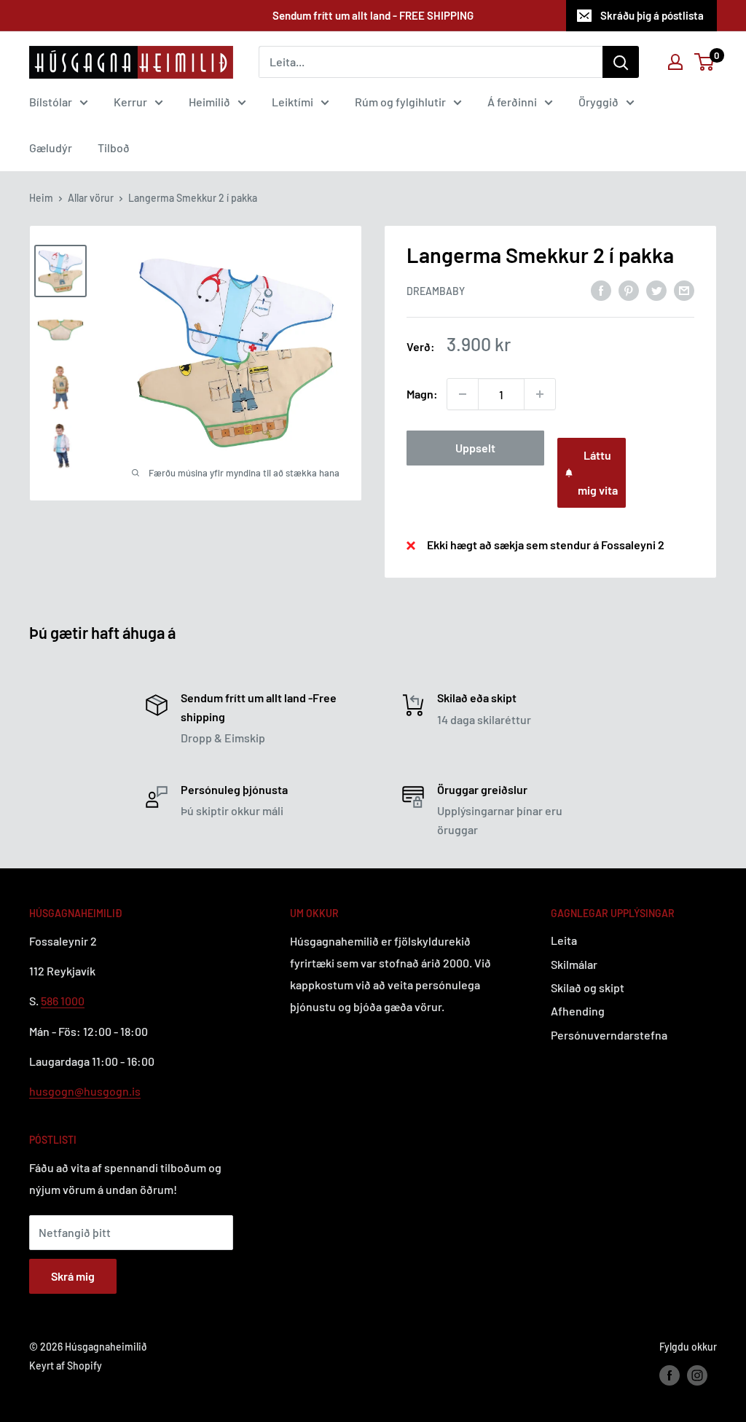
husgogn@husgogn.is (85, 1091)
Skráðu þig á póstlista (652, 15)
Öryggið (598, 102)
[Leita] (620, 62)
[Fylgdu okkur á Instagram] (697, 1374)
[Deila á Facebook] (601, 289)
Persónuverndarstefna (609, 1035)
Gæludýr (50, 147)
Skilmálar (574, 964)
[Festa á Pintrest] (629, 289)
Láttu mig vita (598, 472)
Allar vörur (91, 198)
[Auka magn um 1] (540, 394)
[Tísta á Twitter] (656, 289)
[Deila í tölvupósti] (684, 289)
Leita (564, 940)
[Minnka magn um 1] (462, 394)
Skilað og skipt (587, 987)
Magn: (422, 394)
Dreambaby (436, 291)
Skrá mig (73, 1276)
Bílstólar (50, 102)
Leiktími (292, 102)
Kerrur (130, 102)
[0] (705, 62)
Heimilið (209, 102)
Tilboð (114, 147)
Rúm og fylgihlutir (400, 102)
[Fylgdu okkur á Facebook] (669, 1374)
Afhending (578, 1011)
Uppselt (475, 448)
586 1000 (63, 1000)
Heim (41, 198)
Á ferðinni (512, 102)
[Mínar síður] (675, 62)
